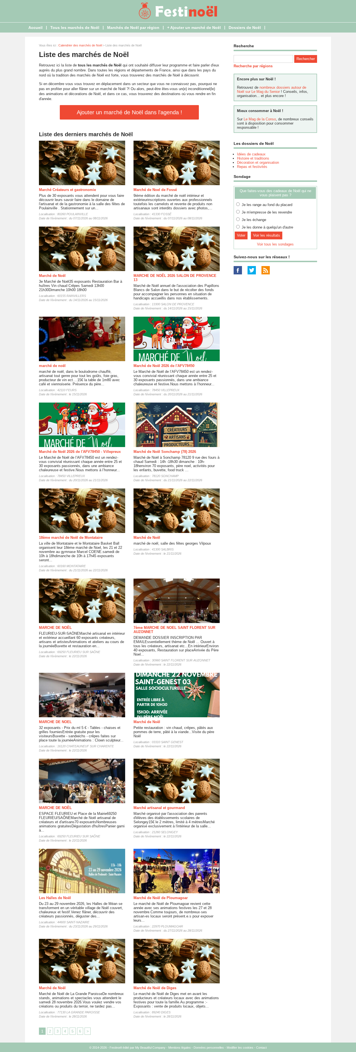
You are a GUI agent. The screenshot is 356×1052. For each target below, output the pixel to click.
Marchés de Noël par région (133, 27)
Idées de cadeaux (251, 154)
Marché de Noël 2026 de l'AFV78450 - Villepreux (80, 452)
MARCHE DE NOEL (55, 722)
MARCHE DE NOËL (55, 628)
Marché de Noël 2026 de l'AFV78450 (164, 366)
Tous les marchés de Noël (74, 27)
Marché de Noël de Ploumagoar (161, 898)
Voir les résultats (266, 235)
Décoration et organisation (258, 162)
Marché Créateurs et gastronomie (67, 190)
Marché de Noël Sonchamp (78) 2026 (165, 452)
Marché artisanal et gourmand (159, 808)
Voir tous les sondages (275, 244)
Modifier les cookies (240, 1047)
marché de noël (52, 366)
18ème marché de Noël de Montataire (71, 537)
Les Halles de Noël (55, 898)
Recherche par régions (253, 66)
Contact (261, 1047)
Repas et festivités (252, 167)
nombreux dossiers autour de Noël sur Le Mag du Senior (271, 89)
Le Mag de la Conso (260, 119)
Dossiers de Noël (245, 27)
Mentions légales (179, 1047)
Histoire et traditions (253, 158)
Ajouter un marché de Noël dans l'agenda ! (129, 112)
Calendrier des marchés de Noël (80, 45)
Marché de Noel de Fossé (155, 190)
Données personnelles (209, 1047)
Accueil (35, 27)
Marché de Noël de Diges (155, 988)
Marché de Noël (52, 276)
